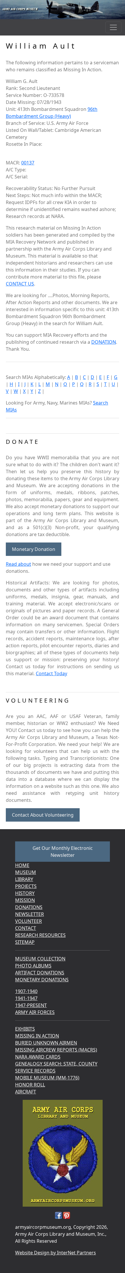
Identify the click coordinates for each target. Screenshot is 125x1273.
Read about (18, 564)
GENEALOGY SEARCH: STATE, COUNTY (56, 1064)
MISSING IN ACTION (37, 1036)
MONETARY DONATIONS (42, 979)
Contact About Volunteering (43, 815)
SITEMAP (25, 942)
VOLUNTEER (28, 921)
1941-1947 (26, 998)
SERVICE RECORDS (35, 1071)
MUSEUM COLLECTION (40, 958)
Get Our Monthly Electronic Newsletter (63, 851)
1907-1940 (26, 991)
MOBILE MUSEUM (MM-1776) (47, 1078)
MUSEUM (25, 872)
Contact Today (51, 673)
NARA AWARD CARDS (37, 1057)
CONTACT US (20, 284)
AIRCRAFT (25, 1091)
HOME (22, 865)
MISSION (25, 900)
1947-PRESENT (31, 1005)
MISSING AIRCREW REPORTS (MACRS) (56, 1050)
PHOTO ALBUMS (33, 965)
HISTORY (25, 893)
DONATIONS (28, 907)
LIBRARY (24, 879)
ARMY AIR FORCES (35, 1012)
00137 (27, 162)
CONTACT (25, 928)
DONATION (103, 342)
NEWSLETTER (29, 914)
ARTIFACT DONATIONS (39, 972)
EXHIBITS (25, 1029)
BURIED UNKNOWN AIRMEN (46, 1043)
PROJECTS (26, 886)
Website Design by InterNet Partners (55, 1252)
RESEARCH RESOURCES (40, 935)
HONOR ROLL (30, 1084)
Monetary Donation (33, 549)
